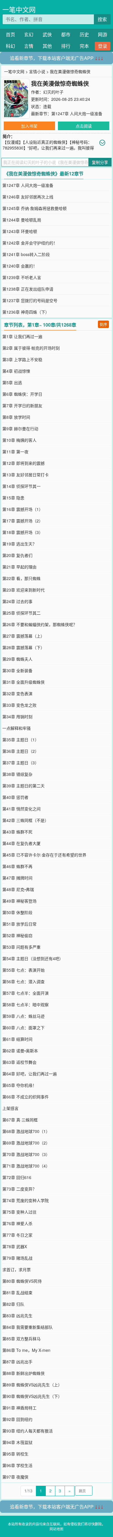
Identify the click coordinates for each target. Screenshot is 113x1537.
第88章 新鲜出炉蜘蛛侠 (23, 1373)
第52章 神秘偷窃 (17, 935)
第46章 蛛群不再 (17, 866)
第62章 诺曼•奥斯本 (20, 1050)
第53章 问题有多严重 (21, 947)
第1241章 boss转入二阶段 (26, 254)
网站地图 (56, 1528)
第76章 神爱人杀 (17, 1223)
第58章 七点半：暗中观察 (25, 1004)
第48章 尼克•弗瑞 (18, 889)
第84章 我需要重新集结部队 (27, 1327)
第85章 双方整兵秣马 (21, 1338)
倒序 (103, 324)
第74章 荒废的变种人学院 (25, 1200)
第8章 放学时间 (16, 417)
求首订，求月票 (16, 1269)
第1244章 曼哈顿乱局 (21, 220)
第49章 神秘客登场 (19, 901)
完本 (84, 46)
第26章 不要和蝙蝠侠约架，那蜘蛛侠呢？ (39, 624)
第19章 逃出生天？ (19, 544)
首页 (10, 34)
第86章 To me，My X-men (26, 1350)
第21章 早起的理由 (19, 567)
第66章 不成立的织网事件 (25, 1097)
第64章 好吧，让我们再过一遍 (29, 1074)
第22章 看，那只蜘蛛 (21, 578)
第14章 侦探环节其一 (21, 486)
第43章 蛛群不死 (17, 832)
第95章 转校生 (15, 1454)
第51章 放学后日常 (19, 924)
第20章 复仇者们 (17, 555)
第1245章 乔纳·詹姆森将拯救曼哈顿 (34, 208)
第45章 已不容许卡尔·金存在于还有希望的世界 (44, 855)
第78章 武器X (14, 1246)
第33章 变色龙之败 (19, 705)
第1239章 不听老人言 (21, 277)
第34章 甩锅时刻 (17, 716)
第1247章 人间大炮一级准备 (76, 113)
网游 (102, 34)
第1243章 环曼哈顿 (19, 231)
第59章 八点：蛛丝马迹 (23, 1016)
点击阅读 (84, 126)
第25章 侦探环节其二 (21, 613)
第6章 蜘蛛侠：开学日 (22, 394)
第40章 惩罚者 (15, 797)
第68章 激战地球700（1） (26, 1131)
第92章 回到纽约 (17, 1419)
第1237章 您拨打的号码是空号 (29, 300)
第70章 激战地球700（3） (26, 1154)
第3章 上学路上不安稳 (22, 359)
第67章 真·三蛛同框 (20, 1120)
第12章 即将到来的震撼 (23, 463)
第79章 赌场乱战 (17, 1258)
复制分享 (100, 162)
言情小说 (37, 71)
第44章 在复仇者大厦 (21, 843)
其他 (47, 46)
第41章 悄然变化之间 (21, 809)
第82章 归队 (13, 1304)
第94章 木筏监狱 (17, 1442)
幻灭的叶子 (53, 92)
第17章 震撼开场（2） (22, 521)
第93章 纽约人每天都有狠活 (27, 1431)
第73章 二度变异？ (19, 1189)
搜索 (102, 19)
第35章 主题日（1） (20, 739)
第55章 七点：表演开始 (23, 970)
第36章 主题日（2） (20, 751)
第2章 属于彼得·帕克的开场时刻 (31, 348)
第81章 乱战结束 (17, 1292)
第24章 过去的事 (17, 601)
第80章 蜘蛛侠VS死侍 (22, 1281)
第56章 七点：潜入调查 (23, 981)
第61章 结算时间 (17, 1039)
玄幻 (28, 34)
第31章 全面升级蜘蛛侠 (23, 682)
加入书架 (29, 126)
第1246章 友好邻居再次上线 (27, 197)
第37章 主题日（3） (20, 762)
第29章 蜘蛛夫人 (17, 659)
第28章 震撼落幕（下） (23, 647)
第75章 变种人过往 (19, 1212)
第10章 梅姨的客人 (19, 440)
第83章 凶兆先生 (17, 1315)
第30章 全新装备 (17, 670)
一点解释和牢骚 (16, 728)
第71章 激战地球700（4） (26, 1166)
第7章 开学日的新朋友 (22, 405)
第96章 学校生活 (17, 1465)
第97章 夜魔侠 (15, 1477)
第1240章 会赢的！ (19, 266)
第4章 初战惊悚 (16, 371)
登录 (102, 46)
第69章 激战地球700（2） (26, 1143)
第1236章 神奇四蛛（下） (25, 312)
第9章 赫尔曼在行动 (20, 428)
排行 (65, 46)
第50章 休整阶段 (17, 912)
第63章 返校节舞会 (19, 1062)
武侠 (47, 34)
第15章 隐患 (13, 498)
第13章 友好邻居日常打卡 (25, 474)
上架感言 (10, 1108)
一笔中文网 (19, 9)
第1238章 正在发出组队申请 (27, 289)
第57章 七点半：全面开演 (25, 993)
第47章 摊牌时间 (17, 878)
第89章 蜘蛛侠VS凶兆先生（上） (32, 1385)
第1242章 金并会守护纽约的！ (29, 243)
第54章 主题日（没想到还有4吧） (32, 958)
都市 (65, 34)
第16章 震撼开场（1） (22, 509)
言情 (28, 46)
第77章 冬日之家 (17, 1235)
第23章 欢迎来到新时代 (23, 590)
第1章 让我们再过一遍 (22, 336)
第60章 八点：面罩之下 (23, 1027)
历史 (84, 34)
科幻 (10, 46)
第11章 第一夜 (15, 451)
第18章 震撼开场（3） (22, 532)
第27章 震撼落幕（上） (23, 636)
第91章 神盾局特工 (19, 1408)
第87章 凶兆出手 (17, 1361)
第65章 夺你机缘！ (19, 1085)
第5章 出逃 (12, 382)
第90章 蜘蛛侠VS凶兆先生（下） (32, 1396)
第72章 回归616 (16, 1177)
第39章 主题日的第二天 (23, 786)
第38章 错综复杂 (17, 774)
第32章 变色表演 (17, 693)
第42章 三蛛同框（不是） (25, 820)
